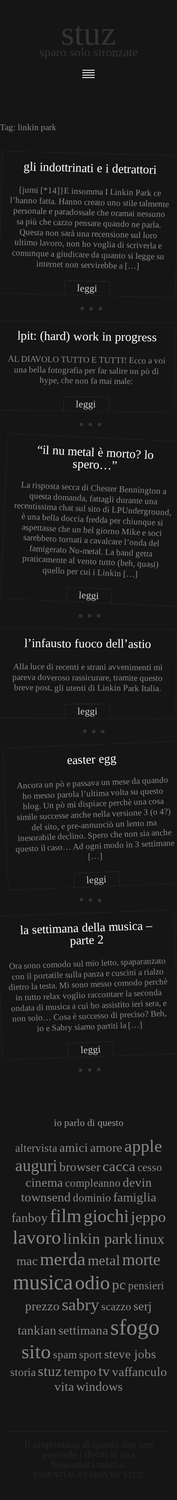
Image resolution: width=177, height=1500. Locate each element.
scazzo (116, 1306)
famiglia (134, 1197)
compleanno (93, 1183)
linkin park (97, 1238)
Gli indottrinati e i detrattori (90, 167)
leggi (87, 288)
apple (143, 1145)
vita (64, 1386)
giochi (106, 1216)
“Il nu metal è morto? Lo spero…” (95, 457)
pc (119, 1284)
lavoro (37, 1237)
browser (79, 1167)
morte (141, 1259)
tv (104, 1371)
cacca (118, 1166)
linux (149, 1239)
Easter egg (91, 759)
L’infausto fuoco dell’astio (87, 643)
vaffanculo (139, 1371)
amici (73, 1147)
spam (65, 1354)
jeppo (148, 1216)
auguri (36, 1165)
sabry (80, 1304)
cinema (44, 1182)
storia (23, 1372)
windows (99, 1386)
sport (90, 1354)
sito (36, 1351)
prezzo (42, 1306)
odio (92, 1282)
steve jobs (130, 1354)
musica (43, 1282)
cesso (149, 1167)
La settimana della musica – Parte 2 (86, 932)
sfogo (135, 1327)
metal (104, 1260)
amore (106, 1147)
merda (63, 1259)
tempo (80, 1371)
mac (27, 1261)
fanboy (30, 1218)
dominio (92, 1198)
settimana (83, 1330)
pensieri (146, 1285)
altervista (36, 1148)
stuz (50, 1371)
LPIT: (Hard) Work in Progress (87, 336)
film (66, 1215)
